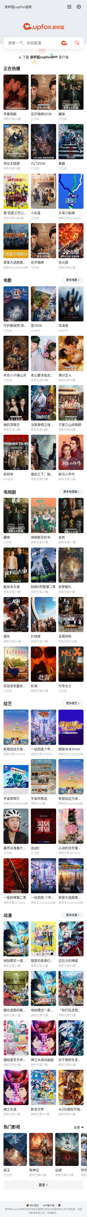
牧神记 (34, 1170)
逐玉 (6, 1170)
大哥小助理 (66, 213)
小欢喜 (36, 213)
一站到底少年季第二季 (43, 749)
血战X (35, 848)
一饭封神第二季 (14, 897)
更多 (42, 1185)
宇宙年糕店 (39, 798)
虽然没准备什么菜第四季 (16, 848)
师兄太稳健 (11, 163)
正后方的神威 (68, 961)
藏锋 (61, 114)
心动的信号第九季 (71, 848)
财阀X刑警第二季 (43, 587)
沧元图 (63, 262)
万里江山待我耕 (69, 425)
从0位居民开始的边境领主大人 (71, 1109)
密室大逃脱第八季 (16, 262)
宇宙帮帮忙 (11, 798)
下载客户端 (45, 57)
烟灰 (6, 636)
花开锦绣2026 (41, 114)
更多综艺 (71, 703)
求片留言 (34, 1205)
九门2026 (38, 163)
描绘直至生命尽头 (16, 1060)
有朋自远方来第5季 (71, 798)
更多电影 (71, 280)
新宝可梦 (37, 1109)
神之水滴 (9, 1109)
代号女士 (64, 686)
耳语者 (63, 325)
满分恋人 (64, 375)
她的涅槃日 (11, 425)
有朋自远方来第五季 (16, 749)
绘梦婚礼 (64, 587)
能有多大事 (11, 587)
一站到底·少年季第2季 (43, 897)
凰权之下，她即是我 (43, 474)
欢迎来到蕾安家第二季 (16, 686)
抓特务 (8, 474)
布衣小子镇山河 (14, 375)
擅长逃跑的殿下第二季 (16, 1010)
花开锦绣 (37, 262)
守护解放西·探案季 (16, 325)
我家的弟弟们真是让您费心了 (43, 961)
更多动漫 (71, 915)
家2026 (36, 325)
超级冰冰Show (69, 749)
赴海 (34, 686)
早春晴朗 (9, 114)
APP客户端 (48, 1205)
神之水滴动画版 (42, 1060)
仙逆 (58, 1170)
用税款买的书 (40, 537)
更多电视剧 (70, 491)
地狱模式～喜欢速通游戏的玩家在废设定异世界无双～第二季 (16, 961)
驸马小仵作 (66, 474)
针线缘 (36, 636)
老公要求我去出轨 (43, 375)
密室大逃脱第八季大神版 (71, 897)
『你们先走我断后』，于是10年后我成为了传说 (71, 1010)
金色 (61, 537)
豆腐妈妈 (64, 636)
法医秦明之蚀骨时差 (43, 425)
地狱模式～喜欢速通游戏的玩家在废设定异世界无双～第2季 (43, 1010)
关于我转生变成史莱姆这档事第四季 (71, 1060)
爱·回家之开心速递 (16, 213)
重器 (61, 163)
